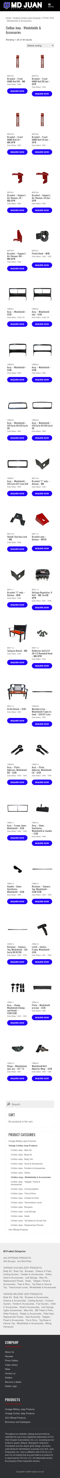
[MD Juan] (22, 6)
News (7, 1369)
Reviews (9, 1356)
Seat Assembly (32, 1316)
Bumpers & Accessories (36, 1297)
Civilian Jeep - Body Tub (22, 1159)
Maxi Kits (28, 1310)
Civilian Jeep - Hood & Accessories (27, 1163)
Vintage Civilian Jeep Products (27, 17)
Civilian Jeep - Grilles (20, 1172)
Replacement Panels (13, 1280)
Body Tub (18, 1271)
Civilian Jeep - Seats (20, 1216)
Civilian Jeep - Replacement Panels (27, 1225)
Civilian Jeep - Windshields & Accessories (31, 1177)
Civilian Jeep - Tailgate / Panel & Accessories (25, 1183)
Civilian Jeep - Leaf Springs (23, 1211)
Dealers (8, 1377)
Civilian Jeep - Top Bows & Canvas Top (28, 1220)
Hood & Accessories (13, 1277)
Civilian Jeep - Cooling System (25, 1189)
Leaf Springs (31, 1277)
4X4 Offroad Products (18, 1229)
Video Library (11, 1364)
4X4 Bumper (9, 1261)
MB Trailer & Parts (44, 1310)
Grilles (48, 1274)
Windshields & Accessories (43, 1287)
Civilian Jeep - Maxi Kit (21, 1150)
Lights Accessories (12, 1310)
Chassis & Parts (43, 1271)
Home (8, 17)
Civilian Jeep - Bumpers (21, 1207)
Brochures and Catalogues (17, 1421)
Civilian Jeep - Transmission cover (26, 1202)
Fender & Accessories (23, 1303)
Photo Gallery (11, 1360)
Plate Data (49, 1313)
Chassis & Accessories (14, 1300)
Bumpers (29, 1271)
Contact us (10, 1373)
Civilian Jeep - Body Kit (21, 1154)
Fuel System (42, 1303)
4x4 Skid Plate (24, 1261)
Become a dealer (13, 1381)
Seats (28, 1280)
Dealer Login (11, 1386)
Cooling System (11, 1274)
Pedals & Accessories (31, 1313)
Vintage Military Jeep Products (22, 1141)
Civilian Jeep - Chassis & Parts (25, 1198)
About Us (9, 1351)
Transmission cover (18, 1287)
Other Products (10, 1313)
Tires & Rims (23, 1284)
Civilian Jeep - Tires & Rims (23, 1193)
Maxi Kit (43, 1277)
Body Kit (7, 1271)
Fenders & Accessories (32, 1274)
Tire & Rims (31, 1320)
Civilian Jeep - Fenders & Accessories (28, 1168)
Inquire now (17, 91)
